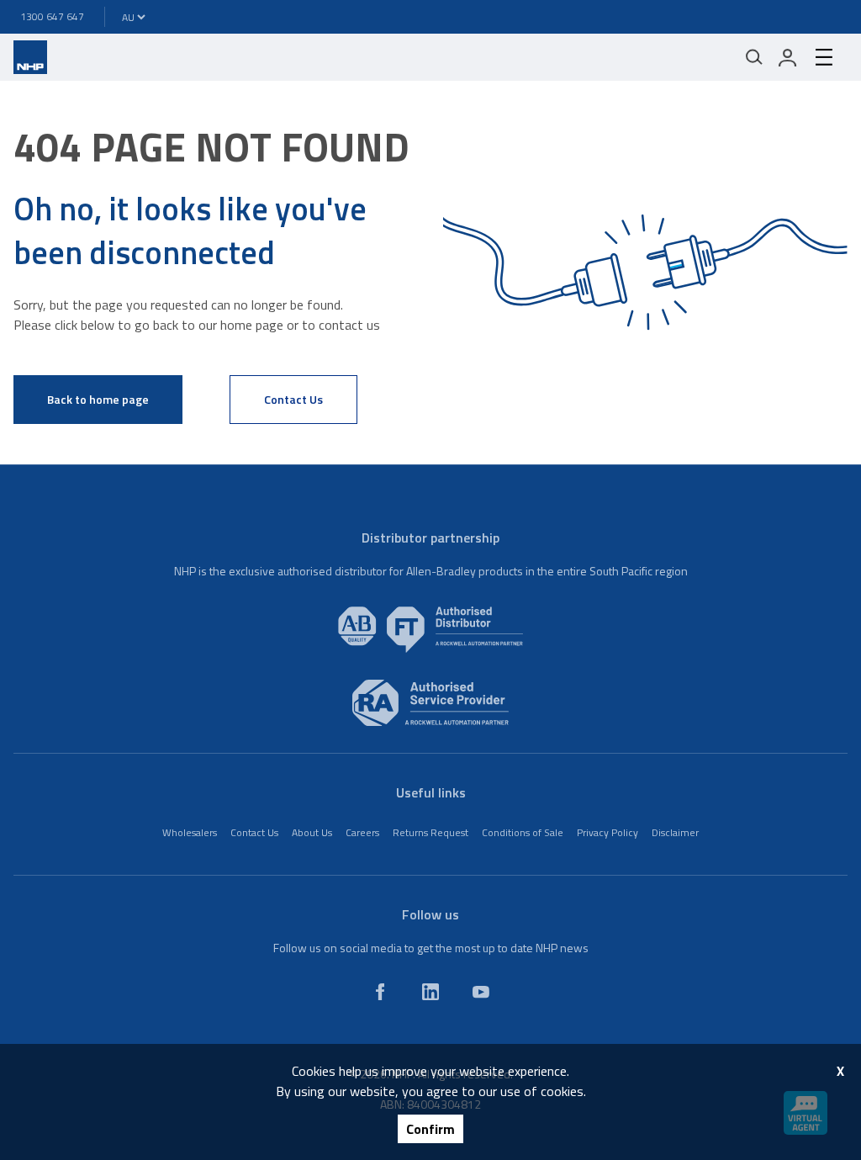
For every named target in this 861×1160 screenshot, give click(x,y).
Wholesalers (189, 832)
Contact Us (293, 399)
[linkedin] (430, 991)
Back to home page (98, 399)
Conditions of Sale (522, 832)
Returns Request (430, 832)
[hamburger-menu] (824, 57)
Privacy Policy (607, 832)
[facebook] (380, 991)
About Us (312, 832)
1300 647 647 (52, 16)
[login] (787, 57)
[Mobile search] (754, 57)
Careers (362, 832)
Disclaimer (675, 832)
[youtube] (481, 991)
